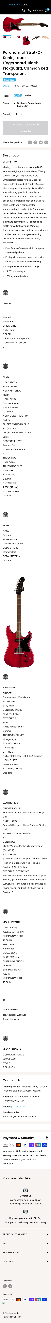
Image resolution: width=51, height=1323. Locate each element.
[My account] (29, 10)
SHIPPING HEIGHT (13, 970)
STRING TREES (11, 743)
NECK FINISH (10, 399)
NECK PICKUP (11, 821)
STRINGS (8, 752)
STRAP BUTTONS (12, 768)
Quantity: (7, 114)
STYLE (6, 1063)
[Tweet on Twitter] (41, 142)
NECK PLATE (10, 760)
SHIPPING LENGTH (13, 961)
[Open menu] (4, 5)
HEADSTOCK (10, 382)
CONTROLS (9, 842)
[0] (46, 10)
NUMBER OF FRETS (14, 449)
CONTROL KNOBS (13, 710)
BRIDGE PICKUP (12, 808)
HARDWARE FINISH (13, 727)
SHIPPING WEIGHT (13, 936)
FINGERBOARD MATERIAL (17, 432)
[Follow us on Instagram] (10, 1286)
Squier (7, 86)
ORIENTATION (10, 326)
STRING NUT (10, 474)
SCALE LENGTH (11, 953)
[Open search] (23, 10)
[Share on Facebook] (30, 142)
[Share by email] (46, 142)
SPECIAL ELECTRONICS (16, 871)
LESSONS (37, 10)
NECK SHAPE (10, 407)
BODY (6, 531)
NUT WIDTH (9, 483)
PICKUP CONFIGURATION (17, 833)
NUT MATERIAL (11, 491)
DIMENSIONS (10, 927)
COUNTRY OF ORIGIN (14, 342)
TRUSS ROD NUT (12, 466)
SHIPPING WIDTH (12, 978)
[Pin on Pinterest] (35, 142)
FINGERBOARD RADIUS (16, 424)
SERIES (7, 317)
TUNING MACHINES (13, 735)
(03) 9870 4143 (18, 1106)
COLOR (7, 334)
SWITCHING (9, 854)
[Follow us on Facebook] (5, 1286)
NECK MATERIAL (12, 391)
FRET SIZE (9, 944)
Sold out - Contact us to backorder (25, 128)
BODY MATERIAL (12, 556)
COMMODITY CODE (13, 1054)
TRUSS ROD (9, 458)
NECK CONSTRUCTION (15, 416)
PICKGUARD (10, 701)
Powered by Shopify (12, 1317)
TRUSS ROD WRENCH (15, 1015)
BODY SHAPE (10, 548)
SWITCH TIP (9, 718)
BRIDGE (7, 693)
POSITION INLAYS (12, 441)
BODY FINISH (10, 539)
